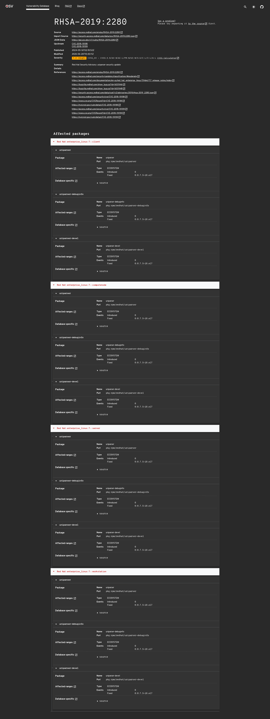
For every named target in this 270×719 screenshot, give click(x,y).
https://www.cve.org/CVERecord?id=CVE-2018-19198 (97, 101)
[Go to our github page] (262, 7)
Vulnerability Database (37, 6)
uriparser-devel (68, 238)
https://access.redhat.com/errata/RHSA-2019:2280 (96, 32)
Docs (79, 6)
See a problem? (166, 21)
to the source (196, 23)
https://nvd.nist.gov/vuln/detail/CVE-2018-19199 (95, 117)
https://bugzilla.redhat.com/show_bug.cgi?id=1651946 (97, 84)
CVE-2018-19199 (80, 46)
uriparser (64, 150)
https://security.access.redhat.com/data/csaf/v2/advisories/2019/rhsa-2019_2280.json (113, 93)
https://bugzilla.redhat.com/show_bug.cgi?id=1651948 (97, 88)
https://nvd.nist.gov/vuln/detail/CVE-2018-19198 (95, 105)
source (103, 183)
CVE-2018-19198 (80, 44)
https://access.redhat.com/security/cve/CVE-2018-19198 (98, 97)
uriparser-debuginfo (70, 194)
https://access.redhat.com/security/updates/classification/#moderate (104, 76)
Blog (57, 6)
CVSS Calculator (166, 58)
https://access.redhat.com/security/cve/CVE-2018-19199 (98, 109)
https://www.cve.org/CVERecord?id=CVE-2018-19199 (97, 113)
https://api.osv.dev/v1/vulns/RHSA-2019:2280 (93, 40)
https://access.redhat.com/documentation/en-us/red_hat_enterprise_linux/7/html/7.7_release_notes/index (122, 80)
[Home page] (9, 7)
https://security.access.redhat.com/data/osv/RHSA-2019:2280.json (103, 36)
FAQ (67, 6)
